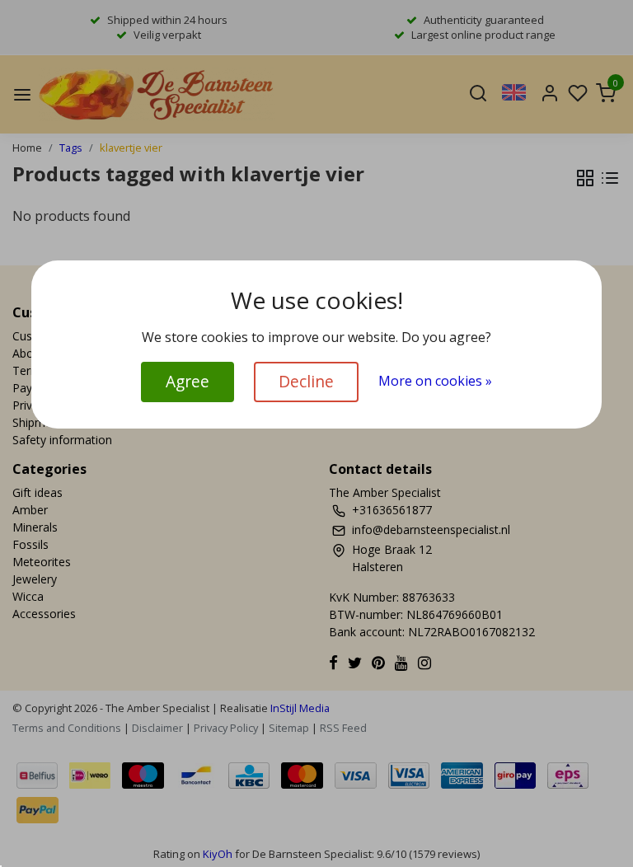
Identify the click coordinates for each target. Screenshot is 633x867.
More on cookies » (435, 381)
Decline (306, 381)
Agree (187, 381)
